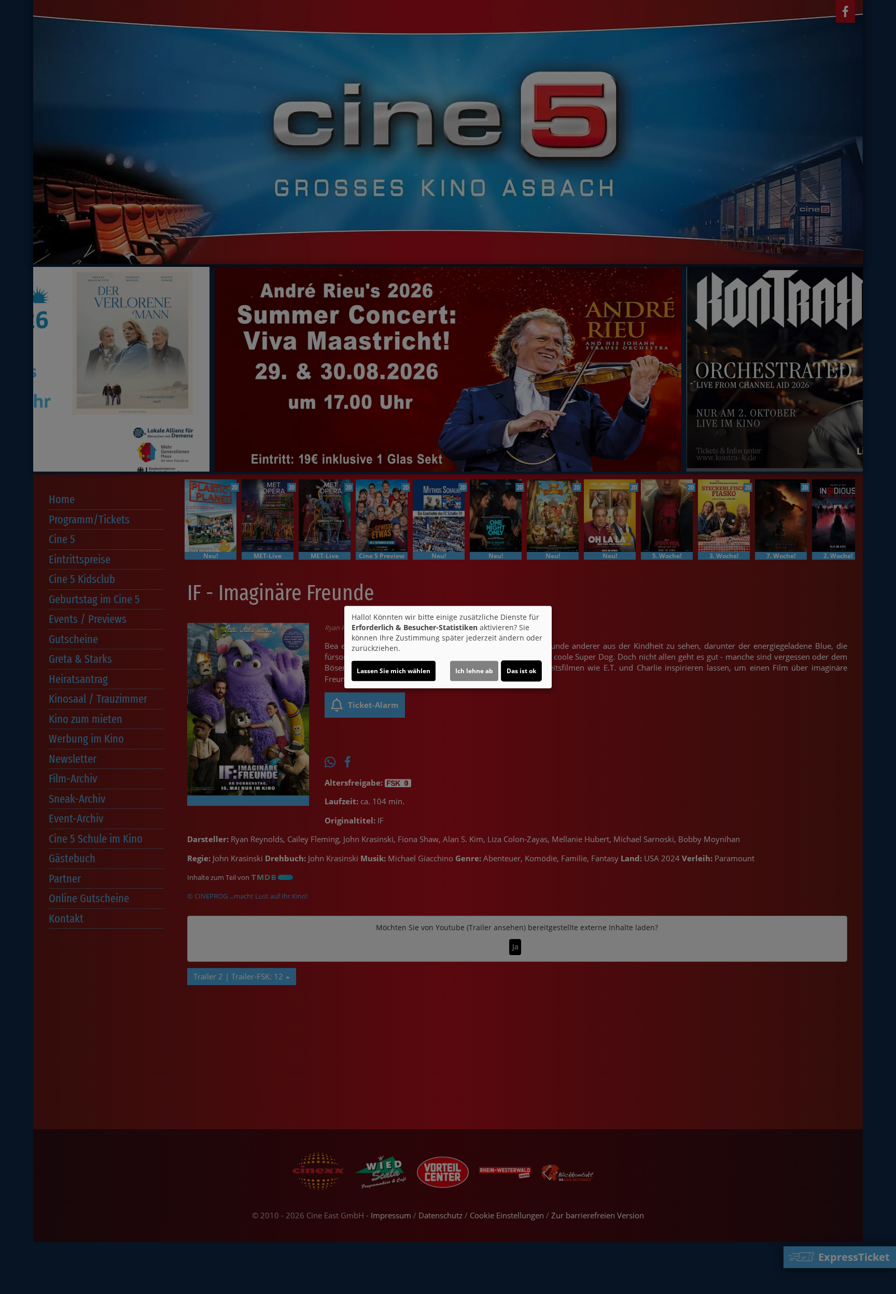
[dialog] (448, 647)
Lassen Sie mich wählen (393, 670)
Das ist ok (521, 670)
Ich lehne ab (474, 670)
